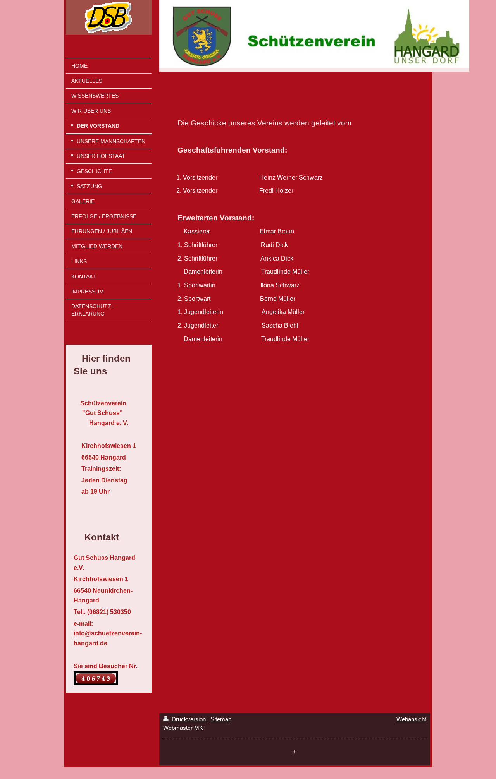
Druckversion (188, 719)
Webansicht (411, 719)
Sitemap (220, 719)
